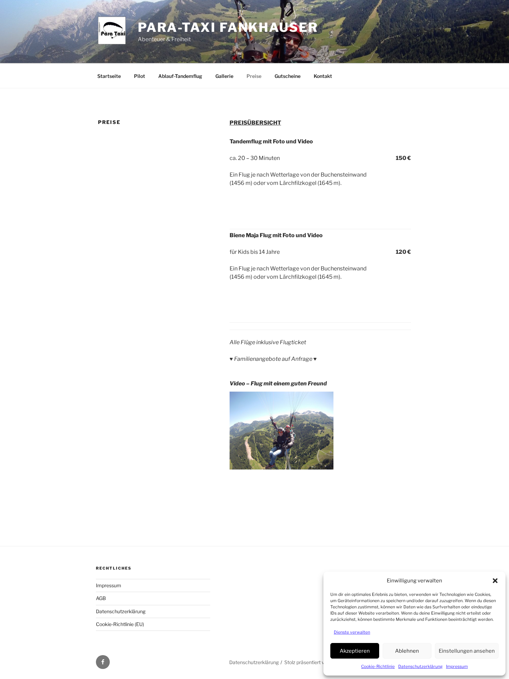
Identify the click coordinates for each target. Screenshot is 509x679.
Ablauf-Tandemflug (180, 76)
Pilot (139, 76)
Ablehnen (407, 651)
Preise (254, 76)
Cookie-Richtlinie (378, 666)
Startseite (109, 76)
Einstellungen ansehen (467, 651)
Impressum (457, 666)
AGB (101, 598)
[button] (495, 580)
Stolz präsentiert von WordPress (320, 662)
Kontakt (323, 76)
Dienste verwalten (352, 632)
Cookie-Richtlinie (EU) (120, 624)
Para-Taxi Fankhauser (228, 27)
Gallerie (224, 76)
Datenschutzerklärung (420, 666)
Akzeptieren (355, 651)
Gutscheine (288, 76)
